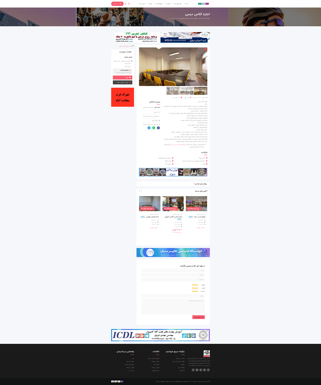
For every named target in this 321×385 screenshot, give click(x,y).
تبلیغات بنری (181, 368)
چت (127, 77)
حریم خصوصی (155, 371)
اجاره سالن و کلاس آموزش (173, 217)
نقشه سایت (156, 365)
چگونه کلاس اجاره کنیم (179, 361)
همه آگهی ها (178, 4)
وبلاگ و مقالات (155, 361)
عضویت (183, 365)
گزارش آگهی (155, 120)
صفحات (168, 4)
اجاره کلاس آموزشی (200, 214)
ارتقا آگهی (182, 371)
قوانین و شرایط (130, 368)
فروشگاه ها (159, 4)
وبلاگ (150, 4)
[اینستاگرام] (194, 184)
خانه (187, 4)
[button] (141, 191)
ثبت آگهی (116, 4)
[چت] (129, 4)
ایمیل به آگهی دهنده (122, 82)
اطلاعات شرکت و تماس (153, 358)
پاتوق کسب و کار (199, 217)
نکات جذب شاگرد (180, 358)
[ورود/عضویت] (126, 4)
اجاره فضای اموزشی (152, 217)
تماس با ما (142, 4)
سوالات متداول (130, 361)
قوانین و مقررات (155, 368)
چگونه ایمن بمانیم (129, 365)
